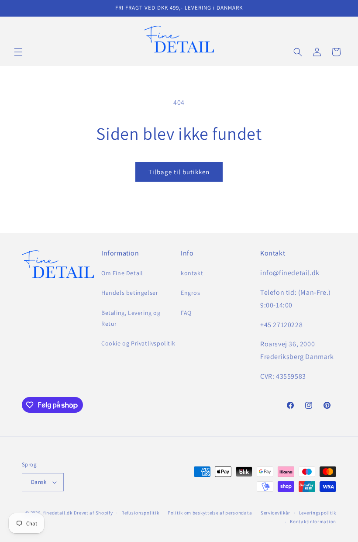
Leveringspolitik (317, 513)
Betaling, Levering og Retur (131, 318)
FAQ (186, 313)
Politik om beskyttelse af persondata (210, 513)
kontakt (192, 273)
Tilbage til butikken (179, 172)
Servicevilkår (275, 513)
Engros (190, 293)
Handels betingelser (129, 293)
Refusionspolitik (140, 513)
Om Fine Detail (122, 273)
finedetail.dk (57, 513)
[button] (18, 52)
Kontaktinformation (313, 521)
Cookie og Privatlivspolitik (138, 343)
